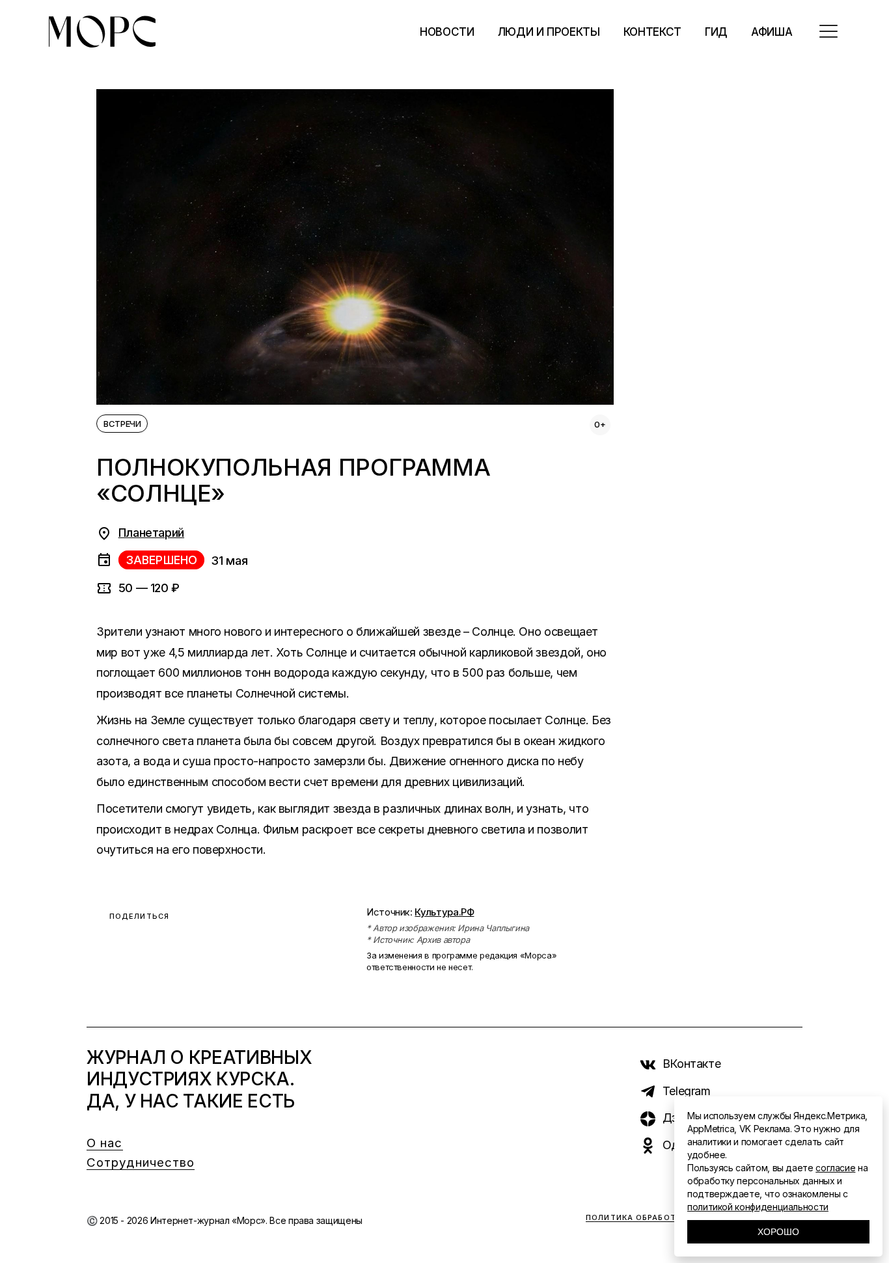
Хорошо (778, 1232)
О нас (105, 1142)
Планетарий (151, 532)
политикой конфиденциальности (757, 1206)
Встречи (122, 423)
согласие (835, 1167)
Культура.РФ (444, 912)
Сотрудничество (141, 1162)
